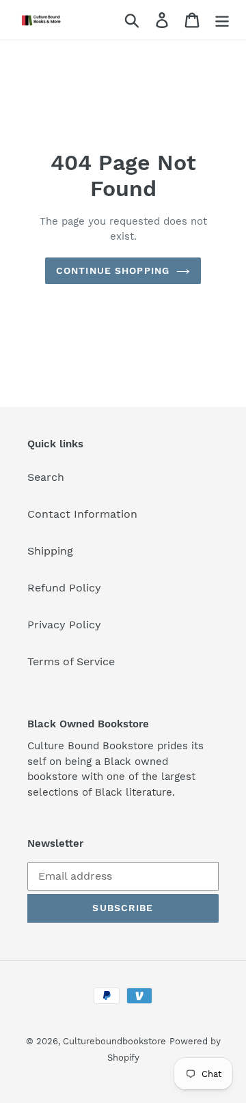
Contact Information (82, 513)
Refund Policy (64, 587)
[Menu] (222, 20)
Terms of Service (71, 661)
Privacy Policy (64, 624)
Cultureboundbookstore (114, 1041)
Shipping (50, 550)
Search (45, 477)
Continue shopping (112, 270)
